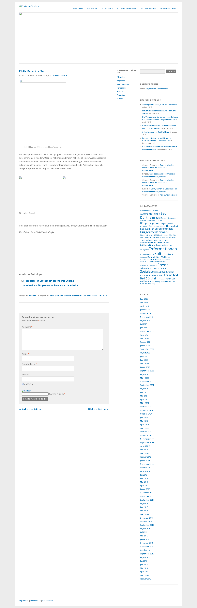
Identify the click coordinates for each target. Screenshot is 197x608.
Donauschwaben (158, 237)
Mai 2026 (144, 302)
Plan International (90, 295)
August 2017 (145, 503)
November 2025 (146, 317)
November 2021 (146, 382)
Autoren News (123, 84)
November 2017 (146, 496)
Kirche (142, 254)
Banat (158, 218)
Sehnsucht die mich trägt (159, 269)
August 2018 (145, 471)
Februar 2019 (145, 457)
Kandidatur (121, 88)
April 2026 (144, 306)
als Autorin (107, 8)
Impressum (24, 601)
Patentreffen (77, 295)
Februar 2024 (145, 342)
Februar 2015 (145, 579)
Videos (120, 99)
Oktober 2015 (146, 550)
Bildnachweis (47, 601)
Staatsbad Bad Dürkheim (163, 272)
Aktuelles (32, 295)
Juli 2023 (143, 356)
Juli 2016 (143, 532)
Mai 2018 (144, 482)
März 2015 (144, 575)
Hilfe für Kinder (65, 295)
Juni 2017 (144, 507)
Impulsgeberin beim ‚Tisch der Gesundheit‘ (160, 105)
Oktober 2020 (146, 414)
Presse (120, 91)
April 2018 (144, 485)
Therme (161, 279)
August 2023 (145, 353)
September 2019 (147, 442)
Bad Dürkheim (153, 215)
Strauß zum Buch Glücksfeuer (151, 276)
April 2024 (144, 335)
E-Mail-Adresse (29, 364)
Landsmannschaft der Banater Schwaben (154, 262)
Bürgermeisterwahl (154, 232)
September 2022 (147, 371)
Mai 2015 (144, 568)
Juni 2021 (144, 392)
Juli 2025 (143, 324)
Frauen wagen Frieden (161, 240)
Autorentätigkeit (150, 213)
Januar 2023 (145, 367)
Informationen (163, 248)
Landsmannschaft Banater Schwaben (155, 259)
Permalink (103, 295)
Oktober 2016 (146, 521)
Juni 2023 (144, 360)
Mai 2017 (144, 511)
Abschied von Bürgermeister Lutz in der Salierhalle (50, 285)
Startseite (78, 8)
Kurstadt (143, 257)
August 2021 (145, 389)
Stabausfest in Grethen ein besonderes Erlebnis (48, 281)
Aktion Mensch (148, 8)
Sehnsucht (144, 268)
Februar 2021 (145, 407)
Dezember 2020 (146, 410)
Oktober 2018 (146, 468)
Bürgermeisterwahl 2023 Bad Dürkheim (154, 235)
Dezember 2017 (146, 493)
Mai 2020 (144, 421)
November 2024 (146, 331)
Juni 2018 (144, 478)
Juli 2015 (143, 561)
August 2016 (145, 529)
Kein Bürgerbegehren (168, 195)
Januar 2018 (145, 489)
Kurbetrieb (170, 254)
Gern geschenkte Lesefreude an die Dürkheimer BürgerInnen (158, 167)
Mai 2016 (144, 536)
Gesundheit (145, 242)
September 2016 (147, 525)
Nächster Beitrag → (98, 409)
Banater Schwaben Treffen (151, 221)
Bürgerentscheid (164, 228)
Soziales (146, 272)
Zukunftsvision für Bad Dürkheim (155, 132)
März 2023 (144, 364)
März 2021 (144, 403)
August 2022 (145, 374)
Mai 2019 (144, 450)
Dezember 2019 (146, 435)
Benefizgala (54, 295)
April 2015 (144, 572)
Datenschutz (35, 601)
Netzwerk (153, 266)
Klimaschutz (149, 254)
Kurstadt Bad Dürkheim (158, 257)
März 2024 (144, 338)
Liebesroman (145, 266)
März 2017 (144, 514)
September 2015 (147, 554)
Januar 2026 (145, 310)
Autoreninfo (153, 210)
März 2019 (144, 453)
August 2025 (145, 320)
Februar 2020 (145, 432)
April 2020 (144, 425)
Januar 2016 (145, 539)
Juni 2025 (144, 328)
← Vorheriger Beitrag (30, 409)
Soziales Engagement (127, 8)
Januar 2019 (145, 460)
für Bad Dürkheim (168, 8)
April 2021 (144, 399)
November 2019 (146, 439)
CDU (170, 235)
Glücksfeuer (155, 245)
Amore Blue (144, 210)
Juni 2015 (144, 565)
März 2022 (144, 378)
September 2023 (147, 349)
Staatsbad (121, 95)
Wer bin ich (92, 8)
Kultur (159, 253)
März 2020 (144, 428)
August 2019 (145, 446)
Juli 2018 (143, 475)
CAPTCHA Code (56, 394)
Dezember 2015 (146, 543)
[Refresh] (26, 391)
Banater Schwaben (168, 218)
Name (25, 354)
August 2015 (145, 557)
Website (25, 374)
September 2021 (147, 385)
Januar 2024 (145, 346)
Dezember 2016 (146, 518)
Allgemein (121, 81)
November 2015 (146, 547)
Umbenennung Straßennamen (160, 281)
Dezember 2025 (146, 313)
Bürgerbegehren (150, 223)
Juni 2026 (144, 299)
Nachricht (27, 327)
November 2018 (146, 464)
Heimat (165, 245)
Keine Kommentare (59, 75)
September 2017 (147, 500)
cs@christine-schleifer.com (157, 89)
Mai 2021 (144, 396)
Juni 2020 (144, 417)
